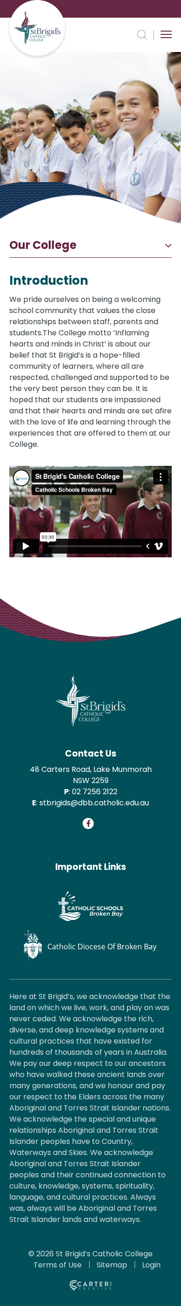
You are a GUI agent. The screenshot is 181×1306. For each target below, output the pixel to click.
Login (151, 1265)
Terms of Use (57, 1265)
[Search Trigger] (142, 35)
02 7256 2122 (94, 791)
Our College (43, 245)
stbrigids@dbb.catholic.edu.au (94, 802)
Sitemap (112, 1265)
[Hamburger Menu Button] (166, 34)
